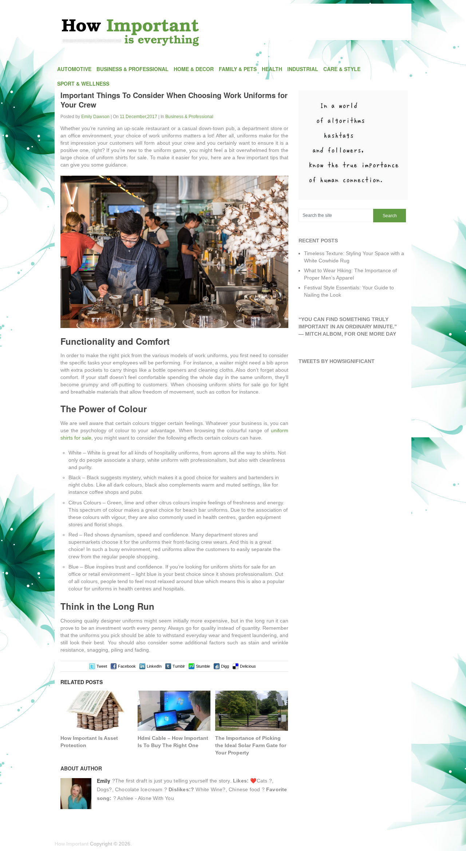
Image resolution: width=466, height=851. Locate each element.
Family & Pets (238, 69)
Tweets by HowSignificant (337, 361)
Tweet (101, 666)
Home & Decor (194, 69)
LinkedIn (154, 666)
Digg (225, 666)
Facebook (127, 666)
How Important (71, 844)
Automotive (74, 69)
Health (272, 69)
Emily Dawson (95, 116)
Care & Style (341, 69)
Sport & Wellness (83, 83)
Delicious (248, 666)
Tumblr (179, 666)
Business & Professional (132, 69)
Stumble (203, 666)
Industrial (302, 69)
